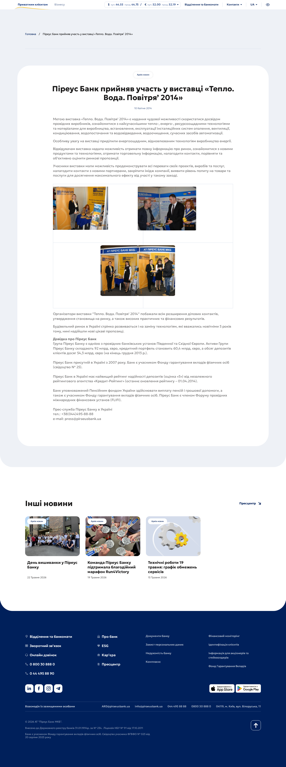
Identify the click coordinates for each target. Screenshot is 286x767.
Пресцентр (247, 503)
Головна (30, 34)
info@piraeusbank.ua (148, 706)
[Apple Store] (221, 688)
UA (252, 4)
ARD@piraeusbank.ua (116, 706)
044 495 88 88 (176, 706)
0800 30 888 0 (201, 706)
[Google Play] (248, 688)
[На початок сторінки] (256, 725)
